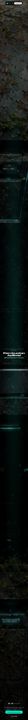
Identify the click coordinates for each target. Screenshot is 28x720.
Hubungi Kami (18, 3)
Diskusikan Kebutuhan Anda (14, 712)
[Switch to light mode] (12, 3)
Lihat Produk (14, 716)
